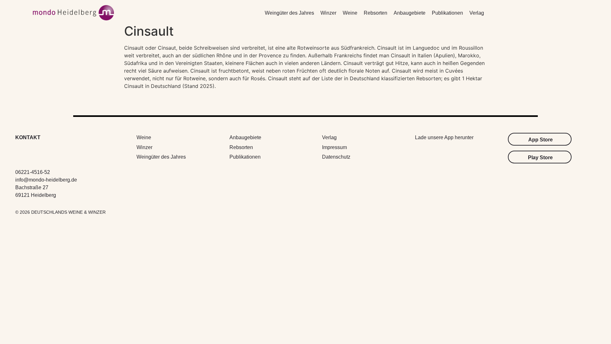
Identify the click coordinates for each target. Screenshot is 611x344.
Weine (350, 13)
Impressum (334, 147)
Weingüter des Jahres (289, 13)
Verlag (476, 13)
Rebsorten (375, 13)
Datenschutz (336, 157)
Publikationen (447, 13)
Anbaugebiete (409, 13)
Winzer (328, 13)
